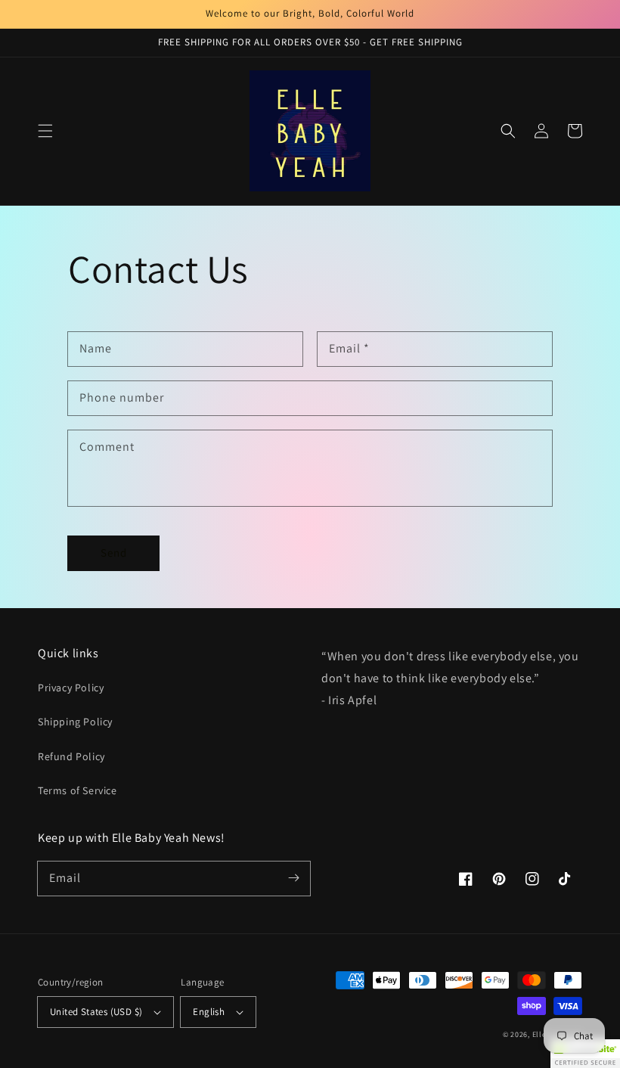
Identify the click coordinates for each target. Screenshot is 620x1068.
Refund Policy (71, 756)
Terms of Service (77, 790)
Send (114, 552)
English (209, 1011)
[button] (45, 130)
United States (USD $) (96, 1011)
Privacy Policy (71, 687)
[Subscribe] (293, 878)
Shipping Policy (75, 721)
